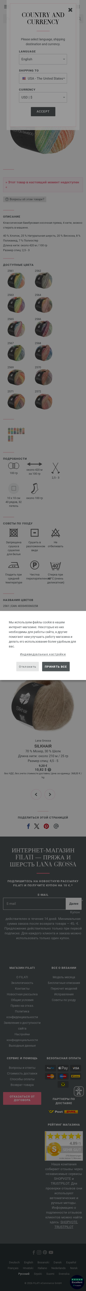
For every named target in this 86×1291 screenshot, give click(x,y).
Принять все (56, 666)
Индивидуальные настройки (43, 654)
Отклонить (27, 666)
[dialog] (43, 645)
